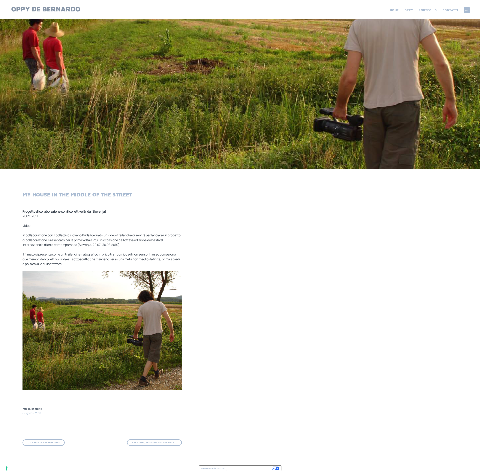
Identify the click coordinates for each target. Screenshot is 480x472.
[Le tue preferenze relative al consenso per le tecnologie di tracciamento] (6, 468)
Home (394, 10)
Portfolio (428, 10)
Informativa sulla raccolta (212, 468)
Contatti (450, 10)
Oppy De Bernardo (45, 9)
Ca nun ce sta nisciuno (44, 442)
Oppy (408, 10)
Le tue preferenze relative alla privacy (249, 468)
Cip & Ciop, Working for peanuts (154, 442)
